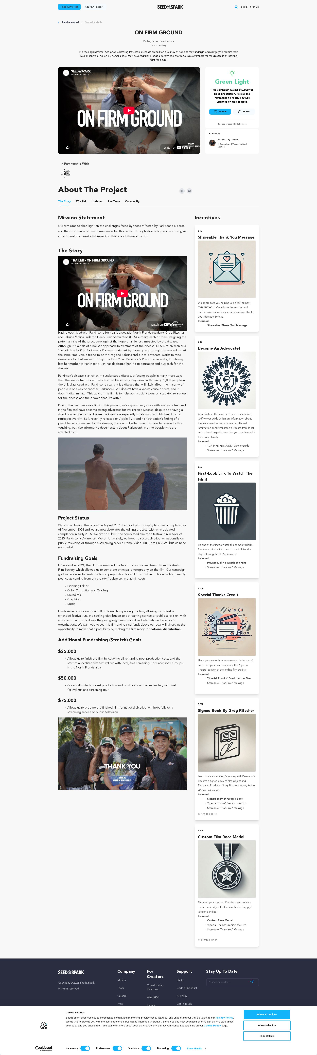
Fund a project (70, 22)
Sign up (254, 7)
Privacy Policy (224, 1017)
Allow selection (267, 1025)
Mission (121, 980)
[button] (236, 7)
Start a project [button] (94, 7)
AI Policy (182, 996)
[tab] (65, 202)
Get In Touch (184, 1004)
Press (120, 1004)
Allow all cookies (267, 1014)
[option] (66, 173)
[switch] (117, 1048)
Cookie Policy (212, 1025)
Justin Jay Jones (228, 139)
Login (244, 7)
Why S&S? (153, 997)
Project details (93, 22)
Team (120, 988)
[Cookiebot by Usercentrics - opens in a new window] (43, 1048)
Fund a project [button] (69, 7)
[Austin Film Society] (65, 173)
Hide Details (267, 1036)
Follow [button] (223, 112)
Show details (194, 1048)
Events (151, 1005)
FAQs (180, 980)
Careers (121, 996)
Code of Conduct (187, 988)
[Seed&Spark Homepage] (170, 7)
